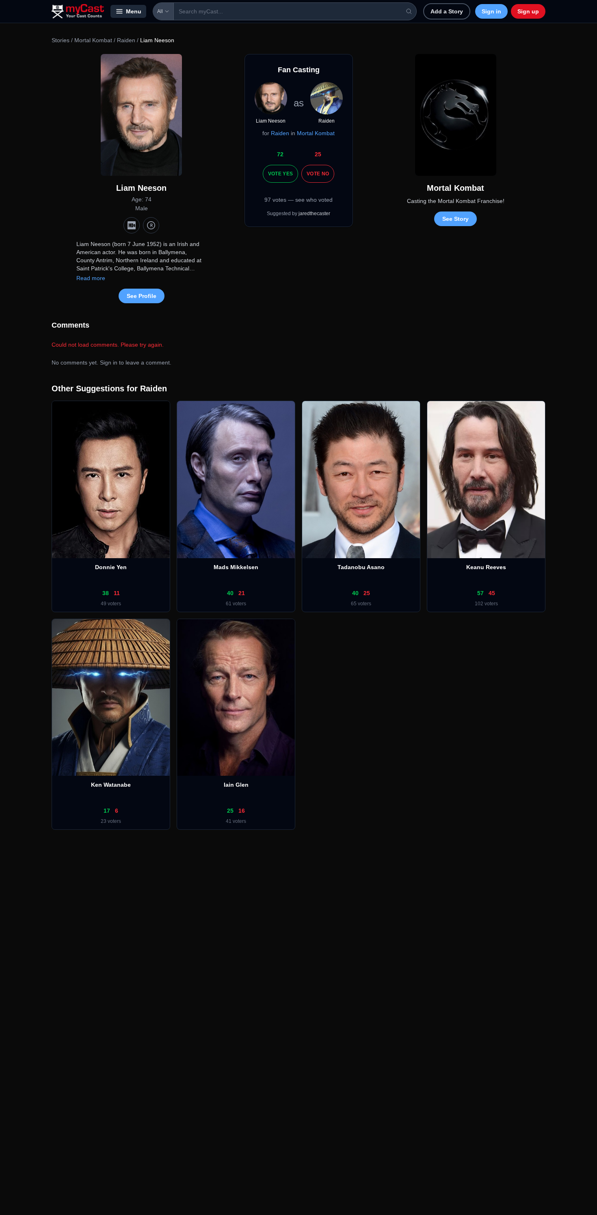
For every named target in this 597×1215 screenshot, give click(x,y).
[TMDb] (151, 225)
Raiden (126, 40)
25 (318, 154)
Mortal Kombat (93, 40)
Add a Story (446, 11)
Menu (133, 11)
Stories (60, 40)
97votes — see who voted (298, 199)
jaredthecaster (314, 213)
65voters (361, 603)
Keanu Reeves (486, 567)
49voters (111, 603)
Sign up (528, 11)
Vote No (318, 174)
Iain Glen (236, 784)
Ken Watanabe (111, 784)
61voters (236, 603)
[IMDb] (131, 225)
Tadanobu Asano (361, 567)
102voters (486, 603)
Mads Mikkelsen (236, 567)
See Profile (141, 296)
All (160, 11)
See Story (455, 219)
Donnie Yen (111, 567)
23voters (111, 821)
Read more (90, 278)
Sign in (491, 11)
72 (280, 154)
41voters (236, 821)
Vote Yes (280, 174)
